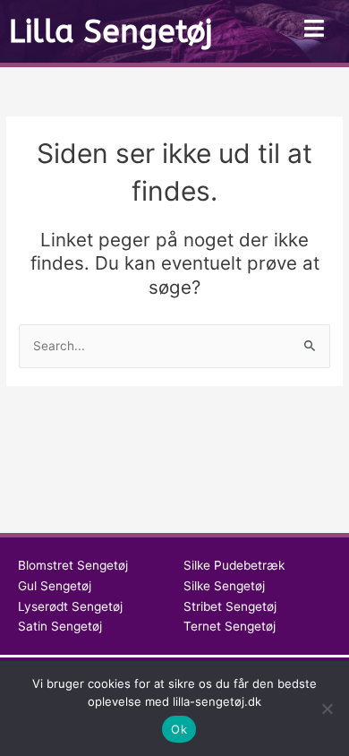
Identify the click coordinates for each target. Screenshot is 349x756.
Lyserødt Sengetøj (70, 606)
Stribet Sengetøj (230, 606)
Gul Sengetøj (54, 586)
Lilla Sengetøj (110, 31)
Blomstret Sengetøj (73, 565)
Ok (179, 729)
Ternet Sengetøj (229, 626)
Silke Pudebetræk (234, 565)
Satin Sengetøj (60, 626)
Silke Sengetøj (224, 586)
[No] (327, 708)
